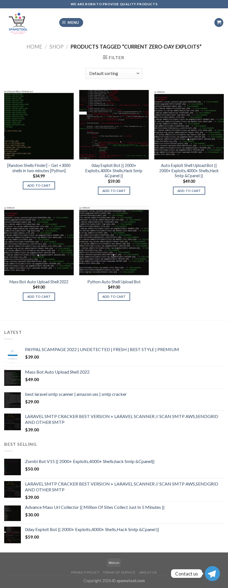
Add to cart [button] (39, 185)
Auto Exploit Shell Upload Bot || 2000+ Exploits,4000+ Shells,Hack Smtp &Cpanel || (189, 170)
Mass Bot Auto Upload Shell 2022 (38, 281)
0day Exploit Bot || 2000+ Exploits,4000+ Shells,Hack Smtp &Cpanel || (113, 170)
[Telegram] (212, 573)
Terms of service (119, 572)
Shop (56, 47)
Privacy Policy (85, 572)
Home (34, 47)
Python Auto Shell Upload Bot (114, 281)
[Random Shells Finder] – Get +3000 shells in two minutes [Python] (38, 168)
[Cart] (218, 22)
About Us (148, 572)
